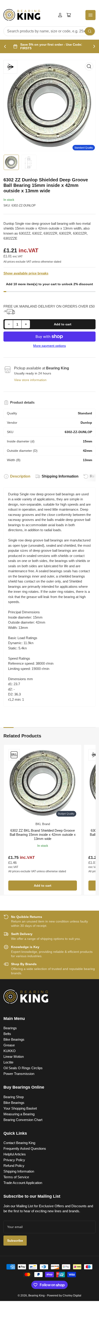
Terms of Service (16, 1177)
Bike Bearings (13, 1039)
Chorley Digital (72, 1295)
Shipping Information (60, 476)
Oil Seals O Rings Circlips (23, 1068)
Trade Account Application (22, 1183)
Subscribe (15, 1240)
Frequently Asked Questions (24, 1148)
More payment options (49, 346)
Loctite (8, 1062)
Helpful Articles (14, 1154)
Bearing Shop (13, 1097)
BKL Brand (42, 824)
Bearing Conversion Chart (22, 1120)
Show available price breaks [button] (25, 273)
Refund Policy (13, 1166)
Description (20, 476)
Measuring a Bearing (19, 1114)
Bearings (10, 1028)
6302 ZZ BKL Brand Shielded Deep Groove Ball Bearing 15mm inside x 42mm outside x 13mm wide (43, 834)
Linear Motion (13, 1056)
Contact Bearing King (19, 1143)
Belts (7, 1034)
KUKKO (9, 1051)
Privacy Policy (14, 1160)
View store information (30, 380)
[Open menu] (90, 15)
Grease (9, 1045)
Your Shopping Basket (20, 1108)
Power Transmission (18, 1074)
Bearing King (36, 1295)
